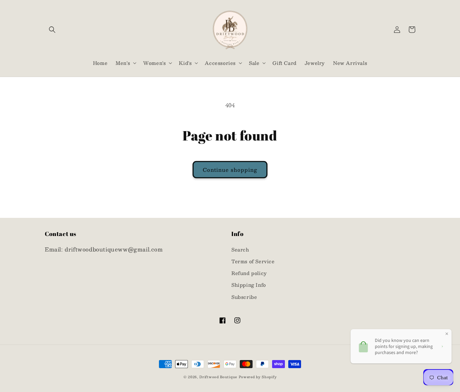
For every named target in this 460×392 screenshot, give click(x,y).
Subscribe (244, 297)
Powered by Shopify (258, 377)
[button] (52, 29)
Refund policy (249, 273)
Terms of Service (253, 261)
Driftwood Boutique (218, 377)
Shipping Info (248, 285)
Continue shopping (230, 169)
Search (240, 249)
